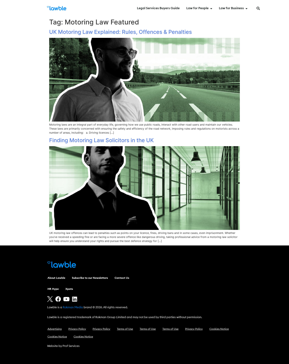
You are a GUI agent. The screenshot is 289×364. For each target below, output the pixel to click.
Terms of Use (125, 329)
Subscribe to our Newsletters (90, 278)
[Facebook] (58, 299)
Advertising (54, 329)
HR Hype (53, 289)
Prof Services (71, 346)
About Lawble (56, 278)
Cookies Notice (219, 329)
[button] (258, 8)
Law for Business (231, 8)
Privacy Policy (77, 329)
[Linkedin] (74, 299)
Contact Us (122, 278)
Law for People (197, 8)
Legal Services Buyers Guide (158, 8)
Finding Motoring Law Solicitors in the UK (101, 140)
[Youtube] (66, 299)
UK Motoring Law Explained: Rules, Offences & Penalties (120, 32)
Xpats (69, 289)
